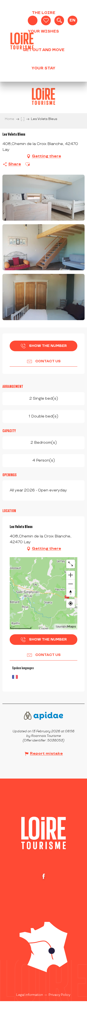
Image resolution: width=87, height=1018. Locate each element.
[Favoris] (46, 20)
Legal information (29, 995)
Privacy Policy (59, 995)
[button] (59, 20)
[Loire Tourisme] (22, 41)
